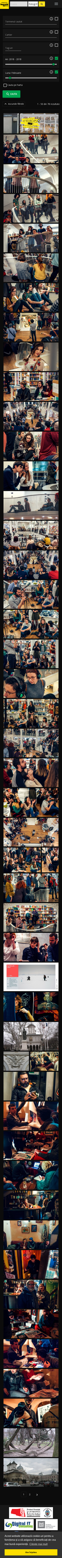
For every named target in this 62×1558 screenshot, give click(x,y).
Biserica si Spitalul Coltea (31, 1483)
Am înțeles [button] (31, 1552)
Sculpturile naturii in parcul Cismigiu (31, 1453)
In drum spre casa (31, 1097)
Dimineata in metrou (44, 1067)
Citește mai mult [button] (38, 1544)
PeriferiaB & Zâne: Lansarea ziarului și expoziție (31, 958)
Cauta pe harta (15, 84)
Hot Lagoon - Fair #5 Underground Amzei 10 (31, 1126)
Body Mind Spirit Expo (31, 1017)
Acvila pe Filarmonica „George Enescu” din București (16, 1064)
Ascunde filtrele (14, 104)
